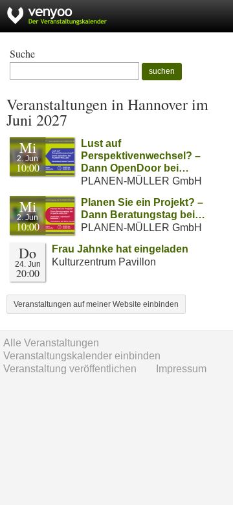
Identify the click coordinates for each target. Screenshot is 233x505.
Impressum (181, 368)
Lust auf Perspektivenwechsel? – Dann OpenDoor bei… (141, 156)
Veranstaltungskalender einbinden (82, 355)
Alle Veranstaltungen (51, 342)
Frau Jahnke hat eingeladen (120, 248)
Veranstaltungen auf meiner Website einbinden (96, 304)
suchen (162, 71)
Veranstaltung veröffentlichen (70, 368)
